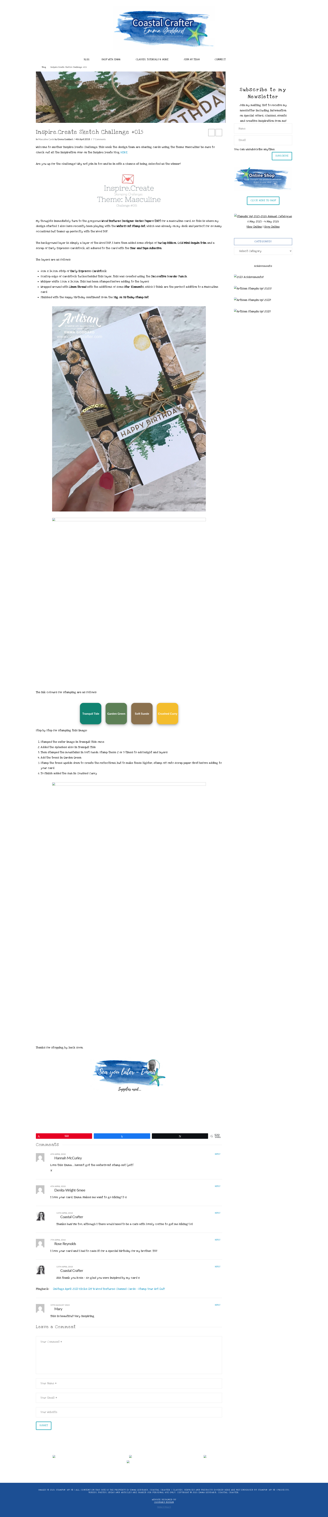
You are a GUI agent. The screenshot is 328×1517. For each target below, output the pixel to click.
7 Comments (99, 139)
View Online (254, 227)
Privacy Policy (164, 1507)
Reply (218, 1154)
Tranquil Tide (90, 713)
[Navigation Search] (243, 58)
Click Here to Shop (263, 200)
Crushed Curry (167, 713)
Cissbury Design (164, 1502)
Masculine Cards (46, 139)
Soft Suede (142, 713)
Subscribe (282, 155)
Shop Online (272, 227)
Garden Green (116, 713)
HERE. (124, 152)
